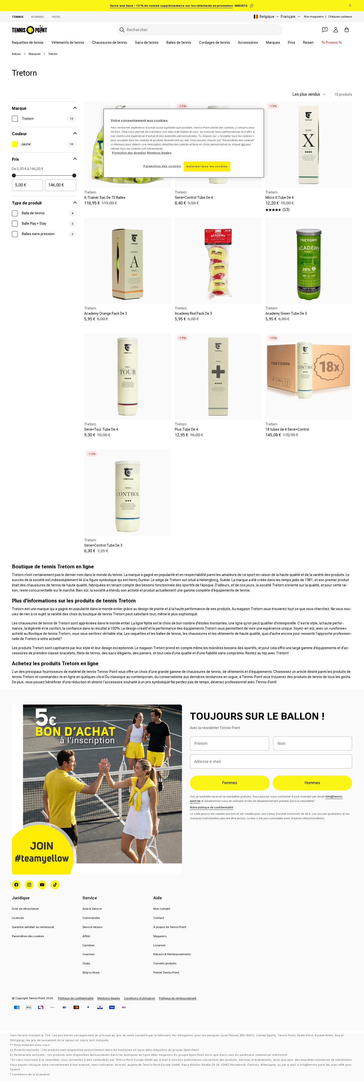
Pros (291, 42)
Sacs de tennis (146, 42)
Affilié (86, 936)
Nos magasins (313, 16)
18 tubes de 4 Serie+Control (287, 429)
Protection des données (129, 153)
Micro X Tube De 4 (279, 197)
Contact (158, 918)
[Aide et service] (324, 29)
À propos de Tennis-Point (169, 927)
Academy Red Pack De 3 (193, 313)
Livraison (159, 945)
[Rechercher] (122, 29)
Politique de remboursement (177, 998)
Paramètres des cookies (28, 936)
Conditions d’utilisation (139, 998)
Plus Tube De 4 (186, 429)
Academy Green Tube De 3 (286, 313)
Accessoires (248, 42)
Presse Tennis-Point (166, 972)
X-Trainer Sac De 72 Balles (105, 197)
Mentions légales (108, 998)
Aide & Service (92, 908)
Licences (18, 918)
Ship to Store (90, 972)
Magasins (159, 936)
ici (243, 144)
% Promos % (332, 42)
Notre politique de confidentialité (211, 807)
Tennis (17, 17)
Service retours (92, 927)
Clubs (86, 963)
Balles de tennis (178, 42)
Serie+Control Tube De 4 (194, 197)
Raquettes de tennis (28, 42)
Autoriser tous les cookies (207, 166)
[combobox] (200, 29)
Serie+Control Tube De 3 (103, 545)
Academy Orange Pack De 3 (105, 313)
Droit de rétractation (25, 908)
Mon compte (161, 908)
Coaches (88, 954)
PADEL (56, 17)
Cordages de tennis (214, 42)
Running (37, 17)
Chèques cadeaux (340, 16)
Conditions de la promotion (31, 1074)
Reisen (308, 42)
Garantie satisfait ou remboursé (33, 927)
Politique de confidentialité (75, 998)
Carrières (88, 945)
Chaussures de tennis (109, 42)
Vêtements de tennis (68, 42)
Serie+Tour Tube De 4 (101, 429)
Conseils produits (164, 963)
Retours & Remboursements (172, 954)
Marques (273, 42)
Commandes (91, 918)
